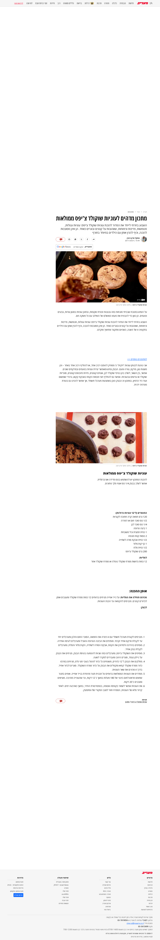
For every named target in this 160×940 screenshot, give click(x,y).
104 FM (66, 897)
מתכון (127, 702)
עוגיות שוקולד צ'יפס (139, 702)
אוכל (138, 212)
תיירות (52, 3)
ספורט (106, 3)
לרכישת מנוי (18, 3)
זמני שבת (65, 900)
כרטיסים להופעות (147, 909)
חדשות (131, 3)
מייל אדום (107, 888)
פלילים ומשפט (68, 3)
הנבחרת (123, 3)
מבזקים (150, 885)
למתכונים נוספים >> (137, 359)
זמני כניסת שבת (41, 3)
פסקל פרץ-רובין (133, 238)
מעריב (145, 212)
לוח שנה (29, 3)
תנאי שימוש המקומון (16, 891)
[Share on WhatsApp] (75, 239)
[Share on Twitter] (81, 239)
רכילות (87, 3)
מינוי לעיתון (107, 900)
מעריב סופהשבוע (105, 894)
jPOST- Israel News (61, 885)
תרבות (99, 3)
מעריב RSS (107, 891)
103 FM (66, 891)
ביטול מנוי (107, 909)
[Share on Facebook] (87, 239)
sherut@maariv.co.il (135, 923)
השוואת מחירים (64, 903)
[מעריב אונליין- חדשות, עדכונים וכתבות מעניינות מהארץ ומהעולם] (142, 3)
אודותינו (108, 906)
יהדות (151, 903)
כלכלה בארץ (148, 888)
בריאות (79, 3)
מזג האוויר (149, 906)
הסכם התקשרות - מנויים (15, 885)
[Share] (93, 239)
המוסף (108, 897)
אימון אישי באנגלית (62, 882)
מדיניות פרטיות (18, 888)
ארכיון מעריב (106, 903)
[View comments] (60, 239)
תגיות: (144, 700)
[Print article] (69, 239)
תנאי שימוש (19, 882)
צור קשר (108, 882)
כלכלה (114, 3)
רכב (59, 3)
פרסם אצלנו (106, 885)
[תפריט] (151, 3)
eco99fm (65, 894)
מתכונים (131, 212)
